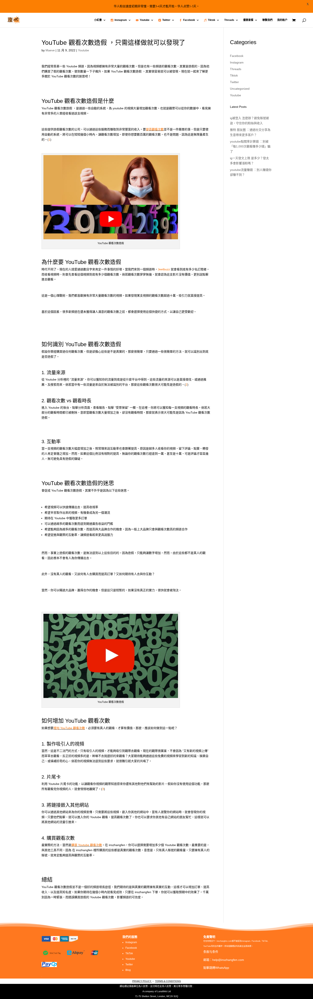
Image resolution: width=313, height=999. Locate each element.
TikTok (129, 953)
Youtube (144, 20)
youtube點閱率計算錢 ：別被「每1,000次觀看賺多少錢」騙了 (250, 146)
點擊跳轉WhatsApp (216, 967)
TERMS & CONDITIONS (168, 981)
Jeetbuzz (164, 269)
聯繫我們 (267, 20)
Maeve (50, 50)
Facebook (189, 20)
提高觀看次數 (155, 129)
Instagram (121, 20)
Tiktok (211, 20)
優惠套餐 (248, 20)
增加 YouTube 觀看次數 (69, 728)
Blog (128, 970)
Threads (229, 20)
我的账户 (282, 20)
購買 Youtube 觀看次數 (86, 845)
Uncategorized (240, 88)
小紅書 (98, 20)
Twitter (166, 20)
